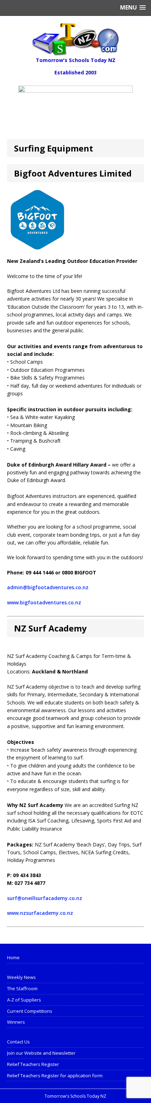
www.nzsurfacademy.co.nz (40, 913)
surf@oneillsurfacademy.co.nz (44, 898)
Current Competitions (29, 1011)
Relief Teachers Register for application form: (55, 1075)
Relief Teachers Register (33, 1064)
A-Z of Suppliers (24, 1000)
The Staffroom (22, 988)
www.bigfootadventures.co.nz (44, 602)
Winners (16, 1022)
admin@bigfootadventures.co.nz (47, 587)
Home (13, 957)
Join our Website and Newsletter (41, 1053)
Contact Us (18, 1042)
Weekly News (21, 977)
